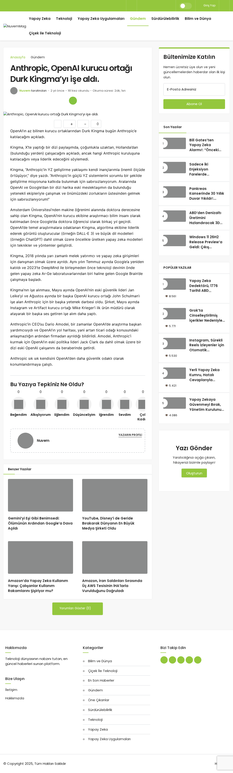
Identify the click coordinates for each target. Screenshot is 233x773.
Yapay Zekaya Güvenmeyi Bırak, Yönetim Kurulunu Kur (205, 407)
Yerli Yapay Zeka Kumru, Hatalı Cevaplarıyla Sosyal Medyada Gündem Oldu (204, 379)
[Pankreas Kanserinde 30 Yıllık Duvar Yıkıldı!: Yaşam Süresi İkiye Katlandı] (174, 192)
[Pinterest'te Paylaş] (44, 101)
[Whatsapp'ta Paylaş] (34, 101)
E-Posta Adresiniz (181, 89)
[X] (141, 5)
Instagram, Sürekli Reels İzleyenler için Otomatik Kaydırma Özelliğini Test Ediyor (206, 350)
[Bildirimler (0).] (224, 5)
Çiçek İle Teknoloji (102, 670)
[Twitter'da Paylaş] (24, 101)
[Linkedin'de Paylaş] (53, 101)
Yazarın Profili (130, 435)
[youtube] (164, 5)
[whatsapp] (156, 5)
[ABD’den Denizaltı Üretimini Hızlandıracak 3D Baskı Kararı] (174, 216)
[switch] (185, 6)
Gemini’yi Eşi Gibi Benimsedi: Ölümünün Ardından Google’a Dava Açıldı (40, 523)
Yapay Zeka (40, 18)
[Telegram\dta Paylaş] (63, 101)
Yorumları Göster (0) (76, 608)
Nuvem (24, 90)
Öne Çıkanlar (98, 700)
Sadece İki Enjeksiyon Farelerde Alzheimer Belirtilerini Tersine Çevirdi (206, 176)
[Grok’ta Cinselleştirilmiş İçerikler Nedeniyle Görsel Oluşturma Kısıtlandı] (174, 313)
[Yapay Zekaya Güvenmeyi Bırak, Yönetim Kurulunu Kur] (174, 403)
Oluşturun (194, 473)
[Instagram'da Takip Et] (197, 660)
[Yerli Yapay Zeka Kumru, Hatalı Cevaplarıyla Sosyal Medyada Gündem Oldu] (174, 373)
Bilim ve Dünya (198, 18)
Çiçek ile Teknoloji (45, 33)
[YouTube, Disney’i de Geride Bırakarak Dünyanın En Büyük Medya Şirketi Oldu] (114, 495)
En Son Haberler (101, 680)
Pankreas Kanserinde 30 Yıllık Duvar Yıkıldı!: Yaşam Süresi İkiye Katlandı (206, 198)
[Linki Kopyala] (73, 101)
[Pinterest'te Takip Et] (181, 660)
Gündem (138, 18)
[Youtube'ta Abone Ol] (189, 660)
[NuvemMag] (14, 26)
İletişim (11, 689)
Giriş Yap (209, 5)
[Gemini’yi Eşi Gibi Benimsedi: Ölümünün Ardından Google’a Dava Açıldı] (40, 495)
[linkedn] (148, 5)
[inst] (172, 5)
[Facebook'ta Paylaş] (14, 101)
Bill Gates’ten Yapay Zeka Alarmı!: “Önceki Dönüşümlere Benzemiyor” (204, 150)
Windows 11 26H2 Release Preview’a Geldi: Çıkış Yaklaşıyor (205, 244)
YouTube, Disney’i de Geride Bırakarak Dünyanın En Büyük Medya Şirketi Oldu (108, 523)
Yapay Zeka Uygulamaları (101, 18)
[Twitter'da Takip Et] (164, 660)
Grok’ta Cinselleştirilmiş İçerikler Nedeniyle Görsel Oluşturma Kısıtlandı (205, 320)
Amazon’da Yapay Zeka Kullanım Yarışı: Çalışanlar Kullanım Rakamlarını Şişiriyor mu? (38, 585)
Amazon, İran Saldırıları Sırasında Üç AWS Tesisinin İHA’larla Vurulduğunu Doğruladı (112, 585)
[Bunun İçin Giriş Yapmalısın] (57, 124)
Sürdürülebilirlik (165, 18)
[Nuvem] (27, 440)
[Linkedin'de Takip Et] (172, 660)
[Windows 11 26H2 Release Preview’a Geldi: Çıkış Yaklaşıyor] (174, 240)
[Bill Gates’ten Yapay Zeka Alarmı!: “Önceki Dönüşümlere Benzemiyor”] (174, 143)
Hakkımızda (14, 698)
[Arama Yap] (131, 6)
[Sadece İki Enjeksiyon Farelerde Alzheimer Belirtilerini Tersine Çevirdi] (174, 167)
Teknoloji (64, 18)
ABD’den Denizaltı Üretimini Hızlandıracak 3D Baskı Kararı (205, 220)
